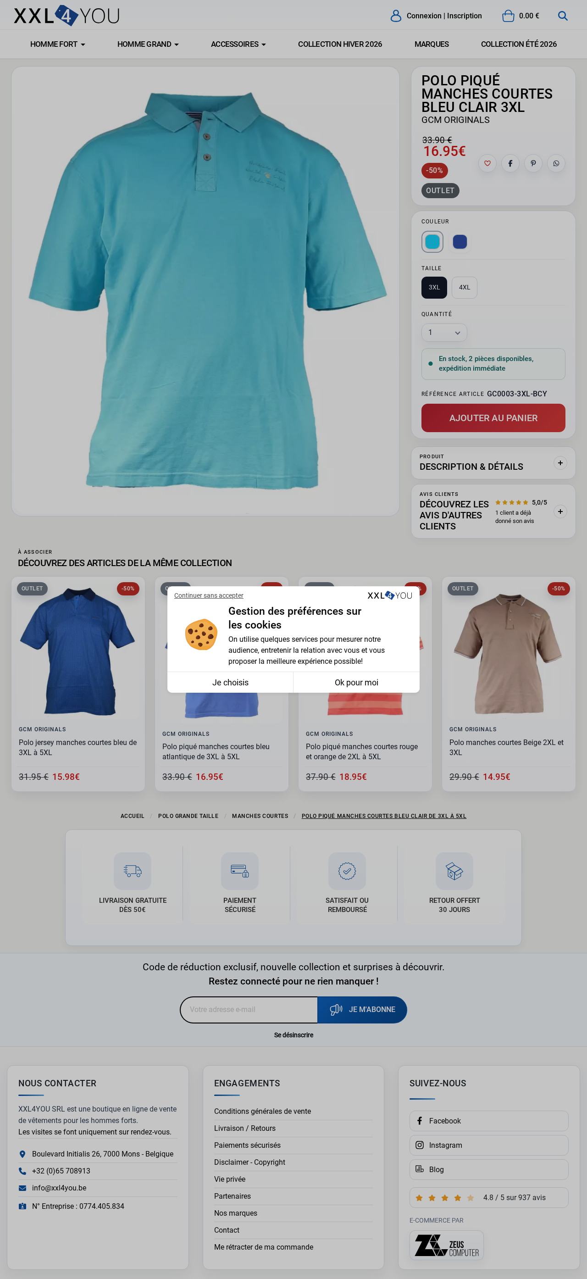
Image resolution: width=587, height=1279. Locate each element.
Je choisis (230, 682)
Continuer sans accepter (209, 595)
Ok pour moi (356, 682)
